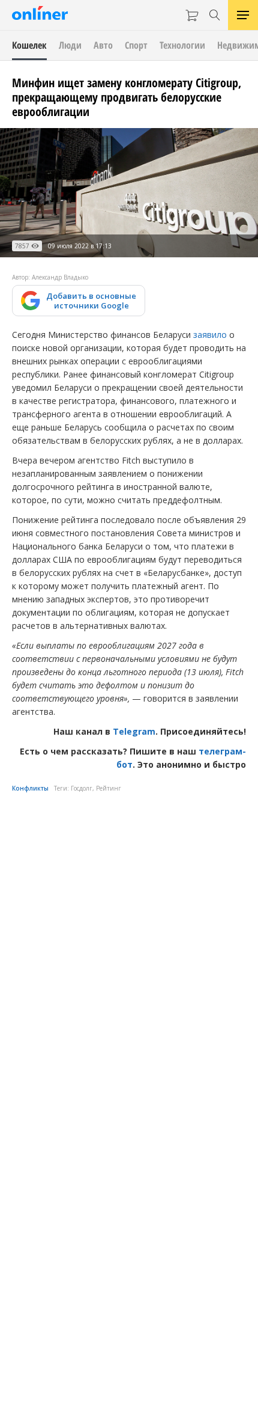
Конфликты (30, 788)
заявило (210, 334)
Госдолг (81, 788)
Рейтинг (108, 788)
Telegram (134, 731)
